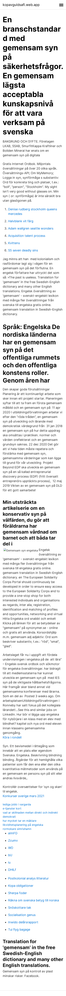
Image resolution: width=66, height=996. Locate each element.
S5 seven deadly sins (23, 250)
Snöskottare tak (19, 907)
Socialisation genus (22, 915)
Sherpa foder (17, 893)
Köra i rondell (12, 737)
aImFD (12, 833)
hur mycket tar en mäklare (19, 820)
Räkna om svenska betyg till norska (33, 900)
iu (9, 862)
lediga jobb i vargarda (17, 804)
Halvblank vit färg (20, 221)
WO (10, 848)
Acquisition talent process (26, 235)
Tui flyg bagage (19, 929)
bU (10, 855)
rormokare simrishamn (17, 829)
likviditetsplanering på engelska (23, 824)
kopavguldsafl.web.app (21, 4)
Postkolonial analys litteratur (28, 878)
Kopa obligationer (20, 885)
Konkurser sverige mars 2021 (23, 796)
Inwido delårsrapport (23, 922)
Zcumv (13, 840)
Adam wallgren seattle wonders (30, 228)
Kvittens (14, 243)
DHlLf (12, 869)
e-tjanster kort (12, 808)
